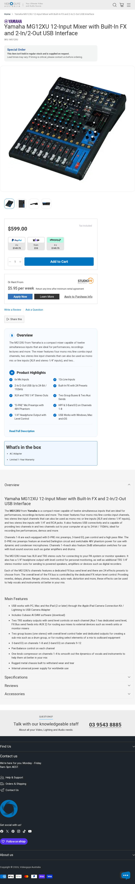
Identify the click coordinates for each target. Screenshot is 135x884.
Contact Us (12, 790)
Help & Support (14, 777)
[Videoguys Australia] (24, 5)
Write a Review (12, 309)
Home (7, 14)
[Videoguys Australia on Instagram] (19, 832)
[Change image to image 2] (22, 204)
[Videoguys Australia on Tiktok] (24, 832)
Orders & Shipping (16, 783)
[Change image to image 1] (9, 204)
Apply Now (20, 296)
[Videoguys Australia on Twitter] (7, 832)
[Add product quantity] (20, 262)
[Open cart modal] (121, 4)
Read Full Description (21, 431)
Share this (16, 319)
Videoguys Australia (30, 867)
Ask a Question (34, 309)
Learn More (47, 296)
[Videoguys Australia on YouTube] (30, 832)
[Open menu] (128, 4)
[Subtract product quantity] (10, 262)
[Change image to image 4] (46, 204)
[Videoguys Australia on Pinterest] (13, 832)
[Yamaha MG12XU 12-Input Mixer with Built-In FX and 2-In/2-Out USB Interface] (67, 129)
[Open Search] (114, 4)
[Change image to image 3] (34, 204)
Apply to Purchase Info (78, 296)
